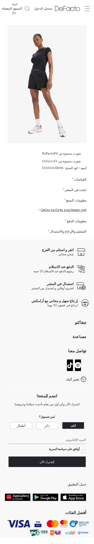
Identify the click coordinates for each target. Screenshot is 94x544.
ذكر (47, 426)
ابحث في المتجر (75, 190)
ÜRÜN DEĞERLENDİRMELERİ (63, 210)
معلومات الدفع (76, 221)
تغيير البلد (72, 379)
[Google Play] (45, 497)
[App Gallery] (18, 497)
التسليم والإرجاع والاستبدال (68, 231)
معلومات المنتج (76, 200)
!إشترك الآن (47, 462)
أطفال (21, 426)
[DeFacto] (67, 8)
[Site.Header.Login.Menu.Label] (87, 9)
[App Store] (73, 497)
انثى (73, 425)
